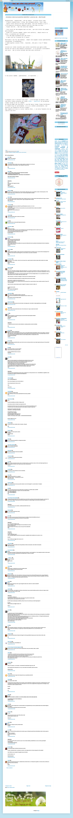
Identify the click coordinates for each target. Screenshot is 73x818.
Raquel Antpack (10, 293)
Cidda (8, 488)
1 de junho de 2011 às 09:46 (11, 563)
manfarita (9, 589)
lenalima (9, 581)
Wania (8, 704)
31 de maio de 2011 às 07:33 (11, 374)
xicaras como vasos (24, 152)
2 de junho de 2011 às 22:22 (11, 670)
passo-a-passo (58, 163)
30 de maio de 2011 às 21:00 (11, 187)
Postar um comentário (9, 767)
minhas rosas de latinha (60, 161)
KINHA (8, 694)
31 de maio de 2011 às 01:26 (11, 337)
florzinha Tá (9, 430)
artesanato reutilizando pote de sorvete (60, 149)
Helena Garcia (9, 267)
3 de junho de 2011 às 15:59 (11, 691)
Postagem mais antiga (48, 785)
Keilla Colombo (10, 162)
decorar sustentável (58, 264)
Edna (8, 625)
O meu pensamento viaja (59, 234)
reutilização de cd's (64, 166)
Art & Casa (57, 200)
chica (8, 220)
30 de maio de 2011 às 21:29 (11, 217)
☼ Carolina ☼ (10, 557)
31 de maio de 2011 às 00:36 (11, 319)
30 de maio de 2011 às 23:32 (11, 298)
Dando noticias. (62, 332)
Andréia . (9, 197)
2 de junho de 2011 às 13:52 (11, 644)
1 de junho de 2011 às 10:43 (11, 570)
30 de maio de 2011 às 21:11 (11, 201)
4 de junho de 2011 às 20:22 (11, 719)
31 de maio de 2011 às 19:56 (11, 512)
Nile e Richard (10, 237)
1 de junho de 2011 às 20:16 (11, 592)
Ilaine (8, 347)
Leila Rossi (9, 215)
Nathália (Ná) (9, 633)
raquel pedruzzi (10, 226)
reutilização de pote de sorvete (59, 169)
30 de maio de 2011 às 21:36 (11, 223)
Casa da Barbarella (10, 550)
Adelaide (9, 652)
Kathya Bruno (9, 573)
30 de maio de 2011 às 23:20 (11, 290)
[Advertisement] (28, 777)
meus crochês (61, 158)
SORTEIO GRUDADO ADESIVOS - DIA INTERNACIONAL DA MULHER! (64, 114)
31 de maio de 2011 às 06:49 (11, 368)
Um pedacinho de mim (59, 198)
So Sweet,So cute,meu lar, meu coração (61, 284)
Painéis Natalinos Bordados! (63, 272)
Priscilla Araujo (10, 482)
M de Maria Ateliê (58, 247)
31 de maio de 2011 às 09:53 (11, 395)
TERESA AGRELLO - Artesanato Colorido (61, 318)
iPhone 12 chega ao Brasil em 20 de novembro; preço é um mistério (60, 242)
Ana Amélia (9, 469)
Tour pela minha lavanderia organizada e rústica (64, 193)
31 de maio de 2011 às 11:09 (11, 447)
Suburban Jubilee (58, 338)
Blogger (38, 810)
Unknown (9, 307)
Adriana (9, 171)
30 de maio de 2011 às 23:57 (11, 310)
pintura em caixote (57, 164)
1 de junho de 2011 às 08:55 (11, 554)
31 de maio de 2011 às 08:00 (11, 388)
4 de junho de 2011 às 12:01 (11, 701)
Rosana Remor (9, 450)
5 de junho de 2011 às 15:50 (11, 736)
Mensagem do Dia (63, 285)
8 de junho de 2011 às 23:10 (11, 765)
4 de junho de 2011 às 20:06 (11, 708)
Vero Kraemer (9, 204)
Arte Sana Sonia (10, 456)
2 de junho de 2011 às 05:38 (11, 630)
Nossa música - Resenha (64, 305)
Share (6, 150)
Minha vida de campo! (59, 191)
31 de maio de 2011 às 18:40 (11, 494)
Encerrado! (62, 228)
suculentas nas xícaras (18, 152)
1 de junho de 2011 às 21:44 (11, 606)
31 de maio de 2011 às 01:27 (11, 344)
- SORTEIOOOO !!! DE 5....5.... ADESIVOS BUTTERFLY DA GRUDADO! (63, 51)
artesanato (57, 146)
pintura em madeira (63, 164)
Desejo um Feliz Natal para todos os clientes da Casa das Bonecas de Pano (64, 280)
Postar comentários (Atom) (11, 787)
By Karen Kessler (58, 298)
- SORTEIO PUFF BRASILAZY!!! (64, 73)
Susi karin (9, 330)
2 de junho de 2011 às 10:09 (11, 638)
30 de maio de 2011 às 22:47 (11, 246)
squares (64, 169)
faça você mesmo (64, 155)
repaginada (66, 165)
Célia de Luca (9, 190)
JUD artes (57, 207)
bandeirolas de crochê (62, 151)
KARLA (9, 439)
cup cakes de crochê (61, 153)
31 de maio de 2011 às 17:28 (11, 479)
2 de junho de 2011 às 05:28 (11, 622)
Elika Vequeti (9, 510)
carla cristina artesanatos (11, 444)
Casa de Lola (9, 249)
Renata (9, 760)
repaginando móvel (57, 166)
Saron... (9, 515)
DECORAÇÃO (64, 141)
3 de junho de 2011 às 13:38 (11, 676)
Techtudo (57, 241)
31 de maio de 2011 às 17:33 (11, 485)
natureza (66, 162)
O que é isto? (58, 357)
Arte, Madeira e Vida (59, 325)
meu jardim (56, 158)
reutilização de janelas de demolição (62, 168)
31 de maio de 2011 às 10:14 (11, 441)
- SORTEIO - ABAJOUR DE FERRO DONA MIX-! (63, 43)
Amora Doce (57, 244)
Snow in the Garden (63, 339)
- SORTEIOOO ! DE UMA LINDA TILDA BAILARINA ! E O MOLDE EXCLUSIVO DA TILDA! (64, 89)
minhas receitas (60, 160)
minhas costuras (62, 159)
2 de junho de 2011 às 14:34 (11, 659)
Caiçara (9, 475)
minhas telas (65, 161)
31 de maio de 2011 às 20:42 (11, 540)
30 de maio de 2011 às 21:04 (11, 194)
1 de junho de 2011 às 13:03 (11, 578)
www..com (58, 347)
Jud (8, 313)
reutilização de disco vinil (58, 167)
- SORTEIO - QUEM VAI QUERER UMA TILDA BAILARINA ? (63, 81)
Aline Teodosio (9, 391)
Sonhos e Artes (10, 641)
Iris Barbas (9, 711)
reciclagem (62, 165)
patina (62, 163)
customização (58, 155)
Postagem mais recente (8, 785)
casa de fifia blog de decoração (60, 254)
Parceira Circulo (65, 142)
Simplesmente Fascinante (59, 214)
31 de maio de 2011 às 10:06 (11, 419)
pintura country (65, 163)
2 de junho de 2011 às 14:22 (11, 649)
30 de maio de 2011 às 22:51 (11, 255)
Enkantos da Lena (58, 227)
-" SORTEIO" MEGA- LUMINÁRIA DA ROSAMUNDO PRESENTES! (63, 97)
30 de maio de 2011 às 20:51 (11, 159)
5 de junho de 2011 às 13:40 (11, 726)
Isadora (9, 157)
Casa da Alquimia (58, 220)
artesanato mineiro (64, 148)
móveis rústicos (62, 162)
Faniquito (9, 679)
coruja (8, 461)
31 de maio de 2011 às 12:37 (11, 458)
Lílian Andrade (10, 543)
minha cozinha (57, 159)
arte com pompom (63, 143)
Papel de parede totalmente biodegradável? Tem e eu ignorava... (64, 266)
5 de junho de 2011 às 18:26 (11, 743)
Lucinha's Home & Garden (59, 311)
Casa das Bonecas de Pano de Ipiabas (13, 497)
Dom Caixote (57, 291)
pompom (59, 165)
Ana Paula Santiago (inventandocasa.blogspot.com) (14, 647)
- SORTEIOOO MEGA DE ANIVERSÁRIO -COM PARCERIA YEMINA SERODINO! (63, 105)
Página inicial (28, 785)
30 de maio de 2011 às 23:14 (11, 264)
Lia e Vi (9, 729)
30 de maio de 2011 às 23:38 (11, 304)
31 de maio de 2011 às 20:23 (11, 519)
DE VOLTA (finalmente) (63, 292)
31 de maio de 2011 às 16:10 (11, 466)
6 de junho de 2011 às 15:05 (11, 757)
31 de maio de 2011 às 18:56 (11, 501)
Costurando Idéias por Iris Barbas (60, 271)
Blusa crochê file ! (63, 208)
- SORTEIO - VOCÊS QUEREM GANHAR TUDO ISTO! (63, 59)
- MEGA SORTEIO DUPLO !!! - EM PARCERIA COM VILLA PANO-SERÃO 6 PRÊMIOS (64, 67)
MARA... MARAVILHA (34, 101)
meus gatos (66, 158)
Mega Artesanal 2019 (63, 299)
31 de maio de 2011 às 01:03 (11, 327)
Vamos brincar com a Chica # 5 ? (63, 313)
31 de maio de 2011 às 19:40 (11, 507)
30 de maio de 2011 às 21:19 (11, 212)
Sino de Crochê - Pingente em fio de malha (64, 320)
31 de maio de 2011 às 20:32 (11, 528)
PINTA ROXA (9, 422)
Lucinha (9, 357)
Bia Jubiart (9, 662)
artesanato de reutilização (12, 152)
